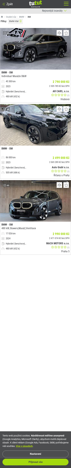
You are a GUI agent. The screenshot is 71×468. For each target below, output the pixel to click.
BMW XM (13, 21)
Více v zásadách (24, 446)
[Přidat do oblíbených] (66, 33)
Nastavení (35, 453)
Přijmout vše (36, 462)
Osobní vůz (11, 17)
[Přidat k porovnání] (59, 33)
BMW (21, 17)
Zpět (9, 4)
